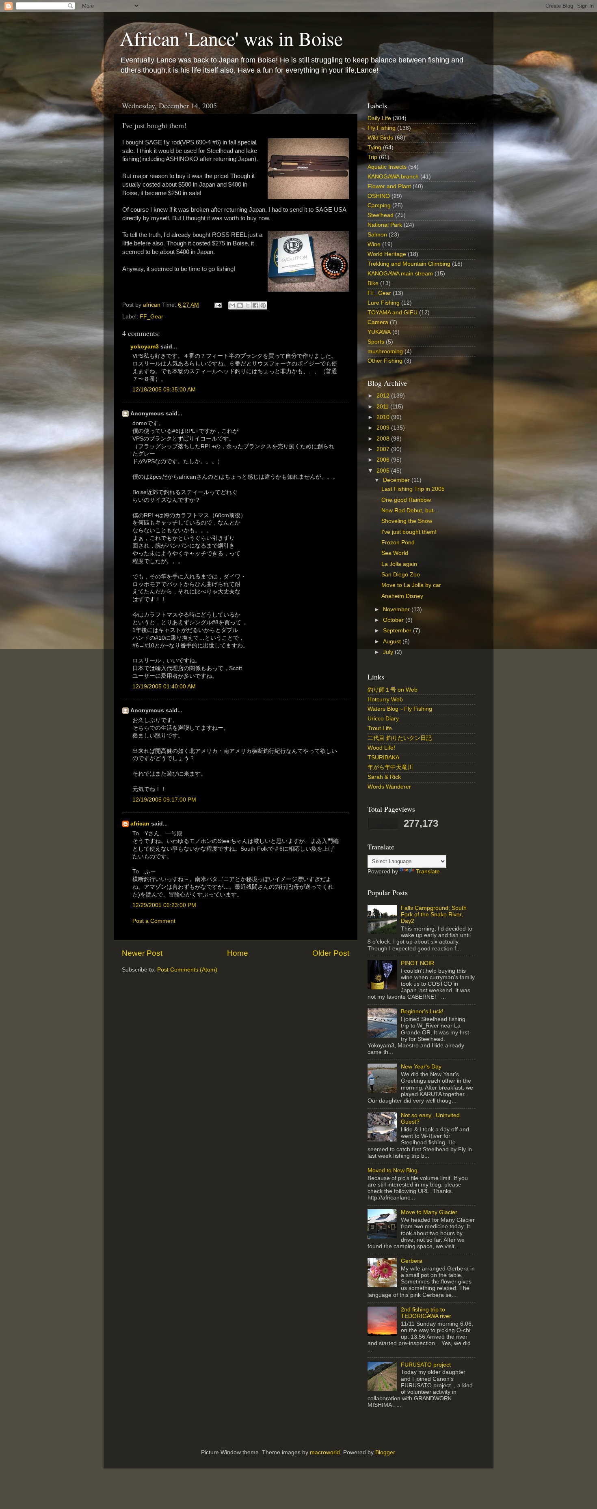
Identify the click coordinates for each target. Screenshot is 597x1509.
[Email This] (232, 305)
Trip (372, 157)
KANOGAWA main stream (400, 274)
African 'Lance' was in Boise (231, 38)
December (397, 480)
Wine (374, 244)
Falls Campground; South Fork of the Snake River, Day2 (434, 914)
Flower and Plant (389, 186)
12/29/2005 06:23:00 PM (164, 905)
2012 (383, 396)
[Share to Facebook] (255, 305)
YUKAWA (379, 332)
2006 (383, 460)
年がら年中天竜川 (390, 767)
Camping (379, 205)
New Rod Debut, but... (409, 510)
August (392, 641)
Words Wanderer (389, 787)
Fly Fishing (382, 128)
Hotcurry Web (385, 699)
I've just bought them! (409, 532)
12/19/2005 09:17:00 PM (164, 800)
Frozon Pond (398, 543)
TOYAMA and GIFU (392, 313)
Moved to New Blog (392, 1170)
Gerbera (411, 1261)
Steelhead (381, 215)
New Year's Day (421, 1067)
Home (237, 953)
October (394, 620)
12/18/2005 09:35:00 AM (164, 390)
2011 (383, 407)
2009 (383, 428)
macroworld (325, 1452)
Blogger (385, 1452)
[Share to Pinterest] (263, 305)
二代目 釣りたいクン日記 (400, 738)
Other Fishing (385, 361)
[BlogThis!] (240, 305)
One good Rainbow (406, 500)
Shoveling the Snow (406, 521)
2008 (383, 439)
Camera (378, 322)
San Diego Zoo (400, 575)
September (398, 631)
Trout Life (380, 728)
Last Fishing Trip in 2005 (413, 489)
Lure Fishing (384, 303)
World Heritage (387, 254)
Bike (373, 283)
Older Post (330, 953)
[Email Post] (217, 305)
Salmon (377, 235)
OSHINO (379, 196)
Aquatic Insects (387, 167)
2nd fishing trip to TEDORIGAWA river (426, 1313)
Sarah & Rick (384, 777)
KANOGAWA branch (393, 177)
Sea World (394, 553)
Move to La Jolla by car (411, 585)
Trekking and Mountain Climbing (409, 264)
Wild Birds (380, 138)
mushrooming (385, 351)
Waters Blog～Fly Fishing (400, 709)
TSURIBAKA (383, 757)
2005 (383, 471)
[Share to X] (248, 305)
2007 (383, 449)
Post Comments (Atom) (187, 970)
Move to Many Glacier (429, 1212)
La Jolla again (399, 564)
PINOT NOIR (417, 963)
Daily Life (379, 118)
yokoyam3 (144, 347)
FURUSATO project (426, 1365)
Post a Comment (153, 921)
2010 (383, 417)
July (389, 652)
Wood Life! (381, 748)
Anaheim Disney (402, 596)
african (139, 824)
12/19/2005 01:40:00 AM (164, 687)
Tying (374, 147)
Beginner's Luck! (422, 1011)
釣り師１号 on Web (392, 690)
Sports (376, 342)
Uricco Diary (383, 719)
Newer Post (142, 953)
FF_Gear (151, 317)
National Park (385, 225)
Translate (428, 871)
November (397, 609)
